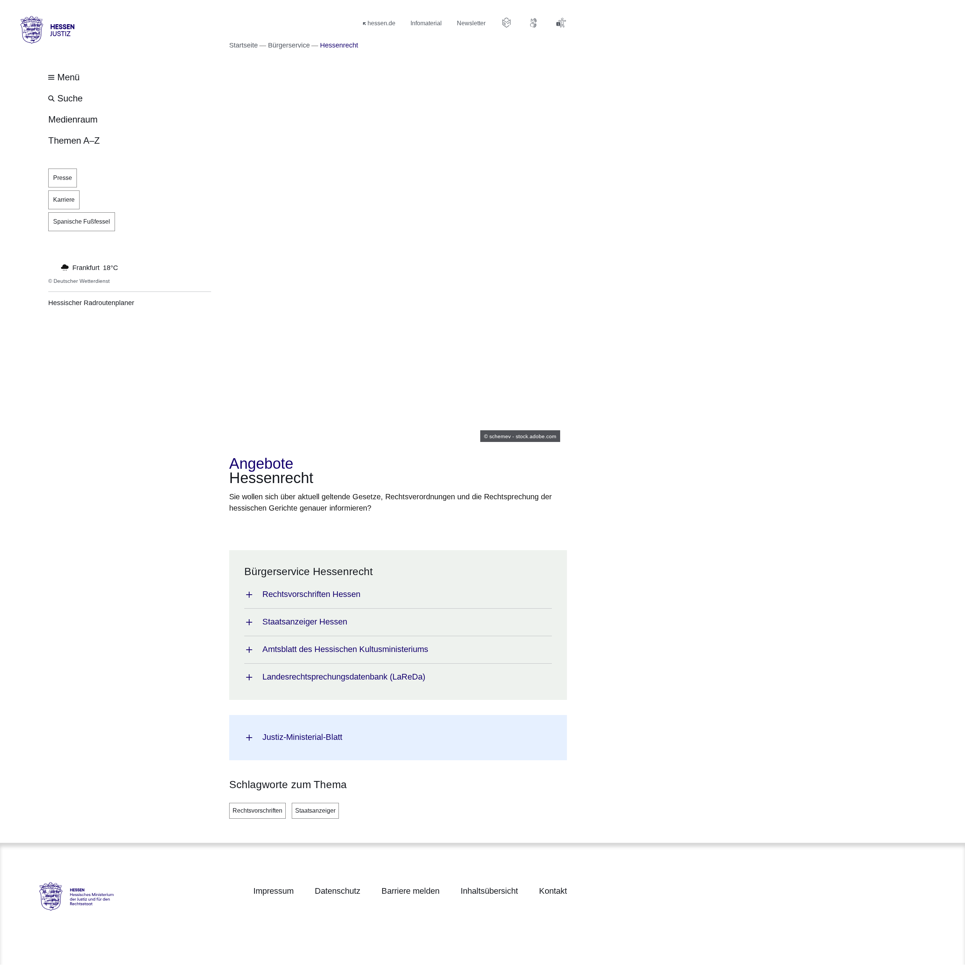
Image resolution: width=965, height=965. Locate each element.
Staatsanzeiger (315, 810)
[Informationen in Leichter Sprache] (507, 23)
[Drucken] (294, 527)
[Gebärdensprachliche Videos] (534, 23)
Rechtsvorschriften (257, 810)
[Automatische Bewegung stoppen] (52, 267)
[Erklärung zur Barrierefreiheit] (561, 23)
